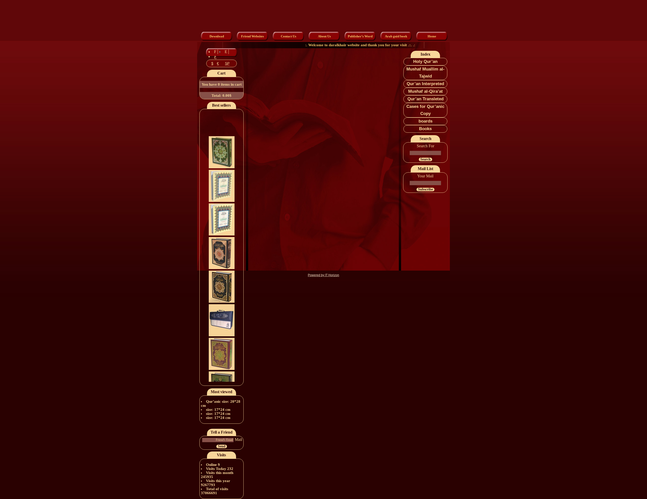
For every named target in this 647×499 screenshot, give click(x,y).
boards (425, 121)
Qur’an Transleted (425, 99)
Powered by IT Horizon (323, 275)
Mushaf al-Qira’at (425, 91)
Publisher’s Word (360, 36)
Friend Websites (252, 36)
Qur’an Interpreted (425, 83)
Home (432, 36)
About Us (324, 36)
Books (425, 128)
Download (217, 36)
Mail (238, 439)
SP (227, 63)
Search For (425, 146)
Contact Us (288, 36)
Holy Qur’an (425, 61)
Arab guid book (396, 36)
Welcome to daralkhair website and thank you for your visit (346, 45)
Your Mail (425, 176)
